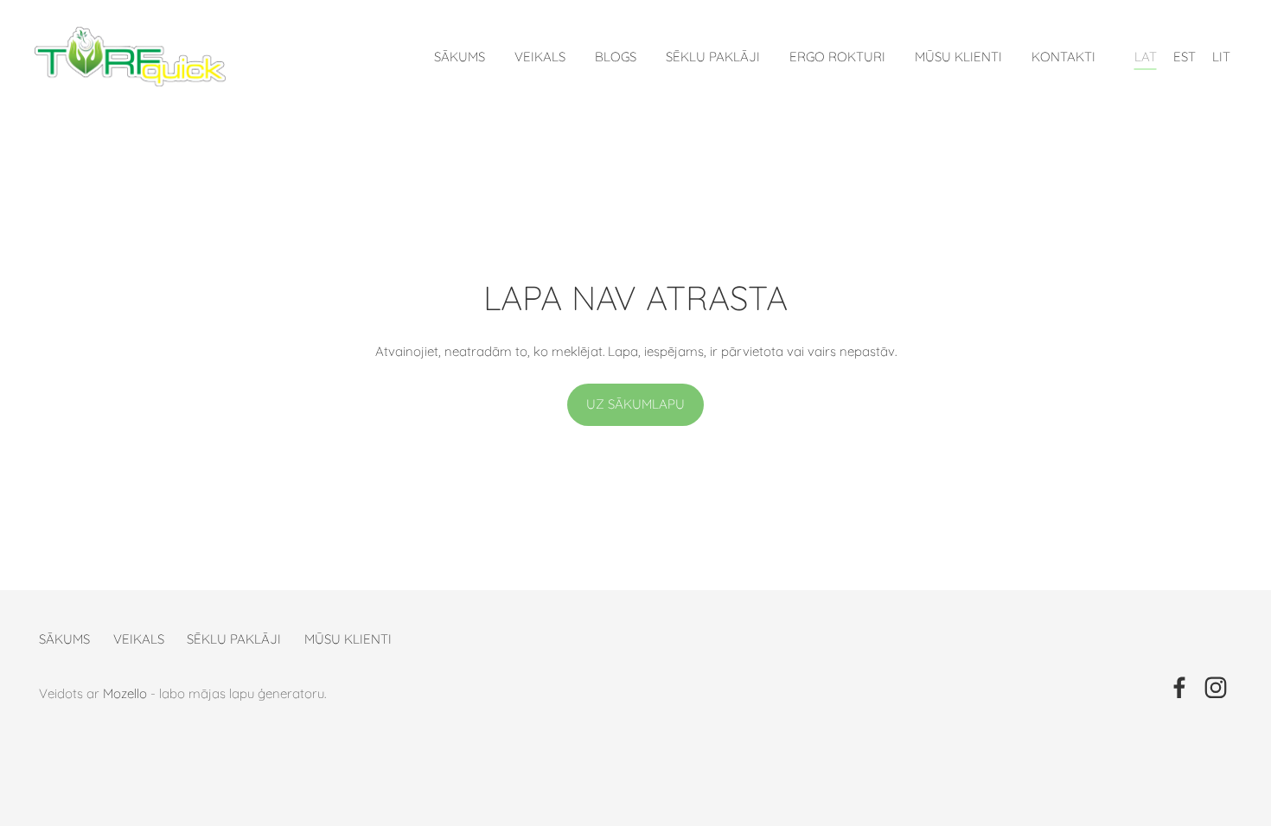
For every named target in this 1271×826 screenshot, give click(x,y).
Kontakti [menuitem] (1063, 56)
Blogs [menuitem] (615, 56)
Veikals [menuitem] (539, 56)
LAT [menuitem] (1145, 56)
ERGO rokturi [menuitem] (837, 56)
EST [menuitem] (1184, 56)
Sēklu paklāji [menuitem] (713, 56)
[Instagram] (1215, 687)
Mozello (125, 693)
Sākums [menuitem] (459, 56)
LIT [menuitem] (1221, 56)
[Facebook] (1179, 687)
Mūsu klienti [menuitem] (958, 56)
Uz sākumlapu (635, 404)
